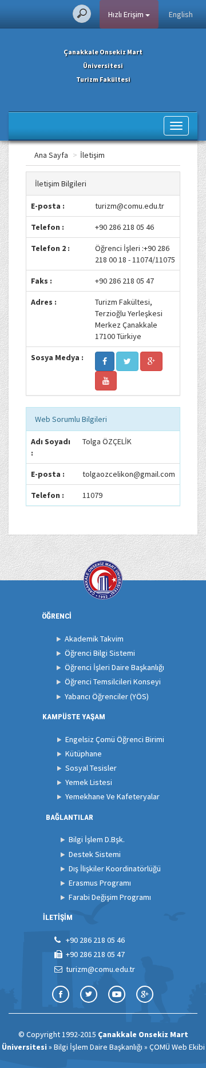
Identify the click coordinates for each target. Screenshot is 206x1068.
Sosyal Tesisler (91, 768)
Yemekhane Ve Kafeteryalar (112, 796)
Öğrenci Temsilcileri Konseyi (113, 681)
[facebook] (104, 361)
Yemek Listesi (88, 782)
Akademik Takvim (94, 638)
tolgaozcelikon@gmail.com (128, 474)
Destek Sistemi (95, 854)
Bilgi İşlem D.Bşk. (97, 839)
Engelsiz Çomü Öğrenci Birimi (114, 739)
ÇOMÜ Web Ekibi (177, 1047)
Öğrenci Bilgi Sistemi (100, 653)
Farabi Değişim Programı (110, 897)
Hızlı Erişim (126, 14)
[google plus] (151, 361)
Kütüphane (83, 753)
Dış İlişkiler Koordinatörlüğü (115, 868)
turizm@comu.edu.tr (129, 206)
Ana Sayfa (51, 155)
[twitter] (127, 361)
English (181, 14)
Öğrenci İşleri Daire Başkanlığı (114, 667)
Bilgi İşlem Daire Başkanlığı (98, 1047)
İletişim (92, 155)
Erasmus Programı (100, 883)
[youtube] (106, 380)
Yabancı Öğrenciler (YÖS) (107, 696)
